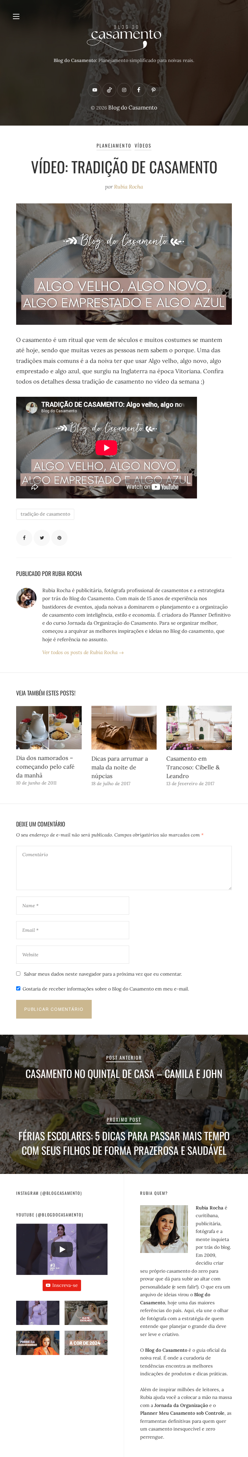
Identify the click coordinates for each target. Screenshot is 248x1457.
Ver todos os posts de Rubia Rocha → (83, 652)
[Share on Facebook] (24, 538)
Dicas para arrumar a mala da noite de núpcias (119, 767)
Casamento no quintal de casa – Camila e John (124, 1073)
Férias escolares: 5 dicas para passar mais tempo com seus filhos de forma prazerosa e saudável (124, 1143)
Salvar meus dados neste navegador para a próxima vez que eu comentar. (103, 974)
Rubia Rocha (128, 186)
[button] (38, 1316)
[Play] (62, 1249)
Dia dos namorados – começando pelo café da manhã (45, 766)
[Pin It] (59, 538)
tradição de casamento (45, 514)
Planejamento (114, 145)
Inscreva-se (65, 1285)
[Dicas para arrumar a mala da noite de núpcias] (124, 728)
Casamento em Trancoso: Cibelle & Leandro (193, 767)
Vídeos (143, 145)
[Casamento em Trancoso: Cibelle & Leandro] (199, 728)
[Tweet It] (42, 538)
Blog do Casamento (132, 107)
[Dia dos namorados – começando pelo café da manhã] (49, 727)
